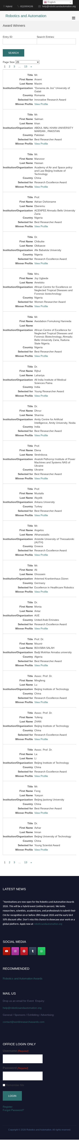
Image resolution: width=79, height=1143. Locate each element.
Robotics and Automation (26, 16)
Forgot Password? (13, 1110)
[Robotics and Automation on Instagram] (15, 951)
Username (15, 1050)
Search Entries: (46, 36)
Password (15, 1068)
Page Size (9, 62)
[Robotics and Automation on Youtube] (6, 951)
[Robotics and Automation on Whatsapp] (41, 951)
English (51, 2)
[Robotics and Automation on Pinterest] (24, 951)
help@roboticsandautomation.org (22, 1007)
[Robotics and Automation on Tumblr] (33, 951)
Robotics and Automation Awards (22, 978)
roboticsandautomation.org (48, 922)
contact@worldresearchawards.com (23, 1021)
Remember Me (15, 1085)
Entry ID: (8, 36)
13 (25, 66)
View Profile (41, 104)
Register (7, 1106)
